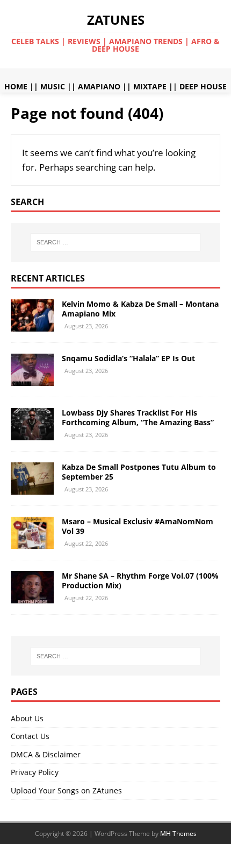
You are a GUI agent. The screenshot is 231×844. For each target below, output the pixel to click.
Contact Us (30, 736)
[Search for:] (115, 242)
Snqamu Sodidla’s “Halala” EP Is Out (128, 358)
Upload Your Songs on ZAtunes (66, 790)
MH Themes (178, 833)
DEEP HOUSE (203, 86)
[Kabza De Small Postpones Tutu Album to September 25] (32, 488)
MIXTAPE (150, 86)
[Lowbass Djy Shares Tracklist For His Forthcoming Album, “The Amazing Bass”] (32, 433)
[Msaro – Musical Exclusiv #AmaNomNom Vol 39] (32, 543)
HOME (15, 86)
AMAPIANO (99, 86)
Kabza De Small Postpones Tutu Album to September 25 (139, 472)
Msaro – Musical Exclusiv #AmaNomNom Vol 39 (137, 526)
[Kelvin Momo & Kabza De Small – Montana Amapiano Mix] (32, 325)
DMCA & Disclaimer (46, 754)
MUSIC (52, 86)
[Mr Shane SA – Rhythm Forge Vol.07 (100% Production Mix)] (32, 597)
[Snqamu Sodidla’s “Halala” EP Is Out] (32, 379)
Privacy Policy (35, 772)
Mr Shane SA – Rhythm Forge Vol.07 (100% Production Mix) (140, 580)
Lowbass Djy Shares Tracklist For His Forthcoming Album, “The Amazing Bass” (138, 417)
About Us (27, 718)
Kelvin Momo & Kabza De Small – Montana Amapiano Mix (140, 309)
